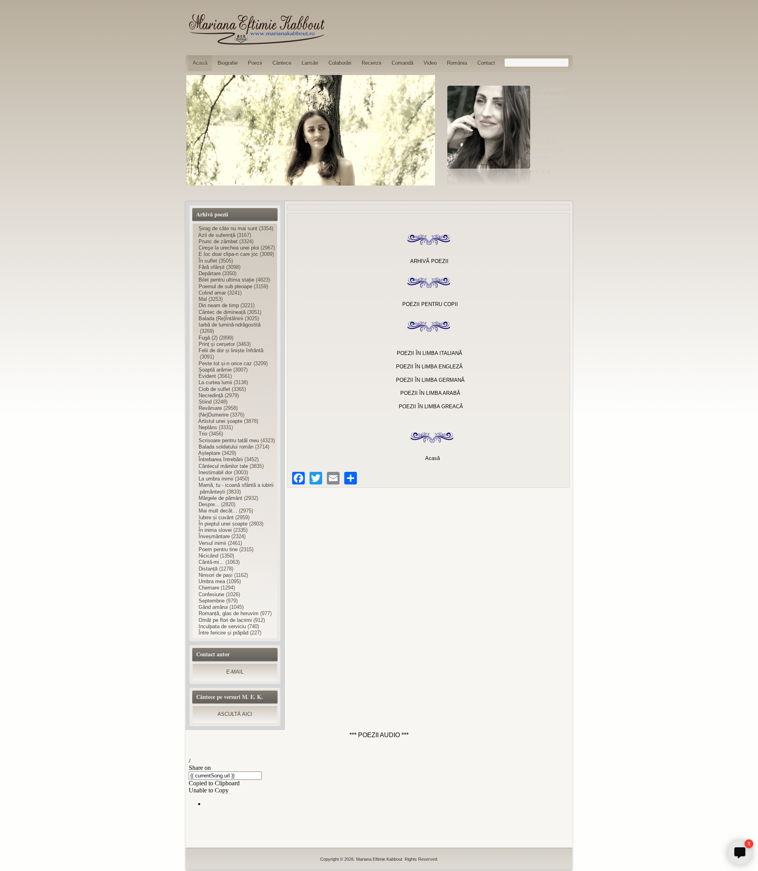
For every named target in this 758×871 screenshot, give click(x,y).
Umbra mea (212, 581)
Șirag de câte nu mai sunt (228, 228)
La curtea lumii (215, 382)
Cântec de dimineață (222, 312)
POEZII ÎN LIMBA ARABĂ (430, 393)
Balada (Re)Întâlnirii (221, 318)
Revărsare (210, 408)
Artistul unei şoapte (220, 421)
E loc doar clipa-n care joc (228, 254)
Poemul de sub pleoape (225, 286)
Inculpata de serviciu (222, 626)
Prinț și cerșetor (217, 344)
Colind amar (212, 293)
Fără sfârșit (212, 267)
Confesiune (211, 594)
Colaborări (339, 63)
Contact (486, 63)
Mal (203, 299)
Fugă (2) (208, 338)
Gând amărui (213, 607)
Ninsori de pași (216, 575)
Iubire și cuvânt (216, 517)
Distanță (208, 569)
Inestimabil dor (215, 472)
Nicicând (208, 556)
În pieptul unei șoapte (223, 524)
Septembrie (212, 601)
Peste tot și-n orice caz (225, 363)
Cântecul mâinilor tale (223, 466)
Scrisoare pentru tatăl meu (229, 440)
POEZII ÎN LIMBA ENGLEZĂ (429, 367)
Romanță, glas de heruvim (229, 613)
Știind (205, 402)
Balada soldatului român (226, 447)
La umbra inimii (216, 479)
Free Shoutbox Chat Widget (565, 838)
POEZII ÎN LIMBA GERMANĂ (430, 380)
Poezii (255, 63)
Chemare (209, 588)
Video (430, 63)
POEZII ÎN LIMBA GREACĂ (431, 406)
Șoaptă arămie (215, 370)
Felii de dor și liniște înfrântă (231, 350)
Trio (203, 434)
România (457, 63)
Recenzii (371, 63)
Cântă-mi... (211, 562)
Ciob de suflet (214, 389)
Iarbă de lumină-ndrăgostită (230, 325)
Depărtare (210, 273)
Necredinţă (211, 395)
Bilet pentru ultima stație (226, 280)
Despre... (209, 504)
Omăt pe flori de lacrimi (226, 620)
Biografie (228, 63)
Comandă (402, 63)
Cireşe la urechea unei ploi (229, 248)
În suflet (208, 261)
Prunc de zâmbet (218, 241)
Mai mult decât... (218, 511)
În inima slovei (215, 530)
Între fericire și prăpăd (223, 633)
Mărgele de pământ (220, 498)
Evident (207, 376)
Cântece (281, 63)
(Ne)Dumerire (214, 415)
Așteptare (209, 453)
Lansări (310, 63)
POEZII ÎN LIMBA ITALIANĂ (429, 353)
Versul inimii (212, 543)
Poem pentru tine (218, 549)
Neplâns (208, 427)
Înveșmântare (214, 536)
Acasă (200, 63)
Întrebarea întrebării (221, 459)
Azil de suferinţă (216, 235)
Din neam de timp (219, 305)
